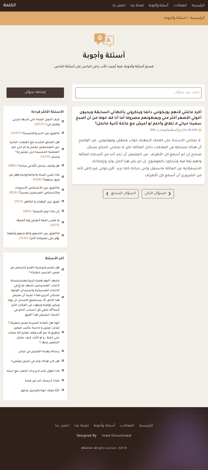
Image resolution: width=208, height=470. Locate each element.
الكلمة (9, 5)
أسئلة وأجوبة (158, 6)
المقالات (180, 6)
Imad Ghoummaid (116, 436)
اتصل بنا (119, 6)
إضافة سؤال (35, 92)
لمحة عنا (137, 6)
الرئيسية (198, 6)
